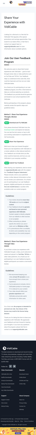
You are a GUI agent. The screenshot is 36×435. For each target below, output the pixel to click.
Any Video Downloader (7, 390)
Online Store (22, 377)
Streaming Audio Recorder (7, 421)
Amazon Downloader (7, 380)
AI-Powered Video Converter (21, 419)
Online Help (22, 383)
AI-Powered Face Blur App (7, 419)
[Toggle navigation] (2, 3)
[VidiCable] (11, 2)
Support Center (5, 399)
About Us (21, 399)
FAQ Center (4, 403)
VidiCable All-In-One (6, 374)
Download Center (9, 130)
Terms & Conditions (29, 421)
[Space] (10, 348)
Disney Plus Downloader (7, 383)
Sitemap (21, 409)
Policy (21, 421)
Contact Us (22, 406)
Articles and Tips (23, 380)
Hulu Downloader (6, 387)
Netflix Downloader (6, 377)
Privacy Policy (23, 403)
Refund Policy (5, 406)
